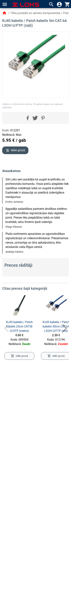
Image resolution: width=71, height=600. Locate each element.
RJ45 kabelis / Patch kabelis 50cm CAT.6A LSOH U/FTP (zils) (56, 326)
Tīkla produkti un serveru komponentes (35, 13)
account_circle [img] (59, 4)
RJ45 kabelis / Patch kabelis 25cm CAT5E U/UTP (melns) (19, 326)
